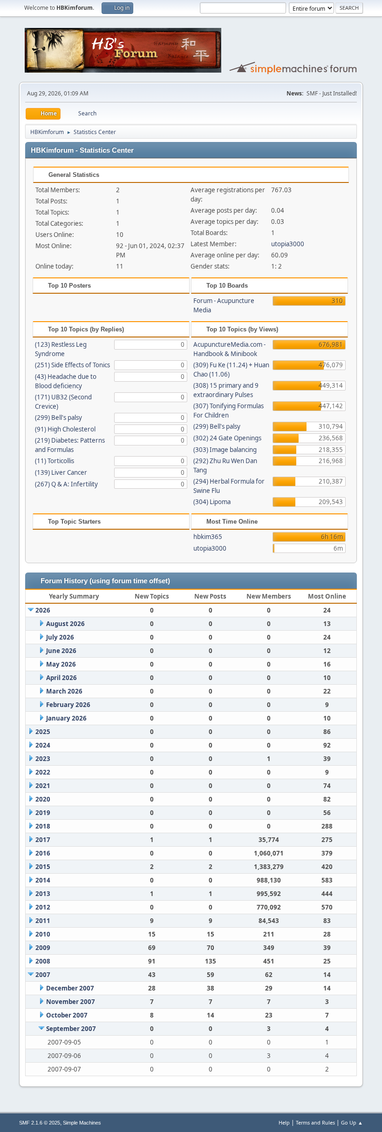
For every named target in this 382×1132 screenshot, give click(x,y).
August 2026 (65, 624)
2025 (42, 732)
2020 (42, 799)
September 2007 (71, 1028)
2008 (42, 961)
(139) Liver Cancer (61, 472)
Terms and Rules (315, 1122)
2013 (42, 893)
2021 (42, 786)
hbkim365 (207, 536)
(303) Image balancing (225, 449)
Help (284, 1122)
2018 (42, 826)
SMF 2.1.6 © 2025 (39, 1122)
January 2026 (66, 718)
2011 (42, 920)
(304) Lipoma (212, 502)
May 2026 (61, 664)
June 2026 (61, 651)
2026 (42, 610)
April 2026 (61, 678)
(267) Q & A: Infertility (66, 484)
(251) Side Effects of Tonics (72, 365)
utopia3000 (287, 244)
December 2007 (70, 988)
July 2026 (60, 637)
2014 (42, 880)
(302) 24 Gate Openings (227, 438)
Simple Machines (82, 1122)
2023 (42, 759)
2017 (42, 840)
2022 (42, 772)
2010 (42, 934)
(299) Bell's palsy (58, 417)
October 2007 (67, 1015)
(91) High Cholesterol (65, 429)
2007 (42, 974)
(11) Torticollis (54, 461)
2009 (42, 947)
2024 (42, 745)
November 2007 (70, 1001)
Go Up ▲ (352, 1122)
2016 (42, 853)
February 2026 (68, 705)
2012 (42, 907)
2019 (42, 813)
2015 (42, 866)
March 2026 (64, 691)
